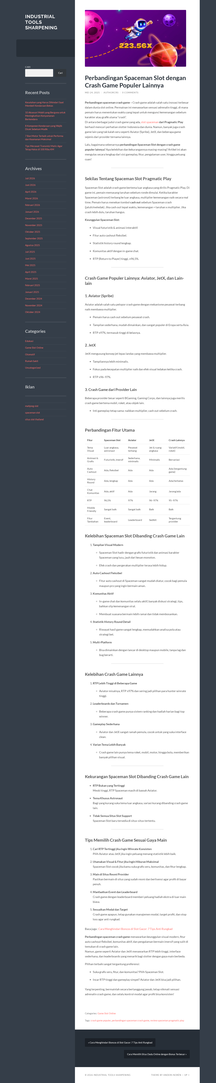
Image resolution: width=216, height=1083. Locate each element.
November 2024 (33, 305)
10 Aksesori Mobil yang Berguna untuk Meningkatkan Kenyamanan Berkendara (45, 116)
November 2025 (33, 225)
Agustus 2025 (32, 245)
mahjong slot (31, 406)
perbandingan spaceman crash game (130, 1020)
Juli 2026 (30, 178)
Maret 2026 (31, 198)
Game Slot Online (34, 347)
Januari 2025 (32, 292)
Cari (28, 67)
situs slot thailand (34, 419)
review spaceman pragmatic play (167, 1020)
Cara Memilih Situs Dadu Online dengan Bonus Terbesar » (157, 1054)
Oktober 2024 (32, 312)
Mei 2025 (30, 265)
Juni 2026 (30, 184)
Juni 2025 (30, 258)
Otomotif (30, 354)
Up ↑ (187, 1075)
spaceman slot (32, 412)
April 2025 (30, 272)
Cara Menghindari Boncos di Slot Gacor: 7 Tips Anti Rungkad (135, 929)
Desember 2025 (33, 218)
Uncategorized (32, 367)
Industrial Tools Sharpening (41, 22)
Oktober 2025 (32, 231)
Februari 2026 (32, 205)
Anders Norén (172, 1075)
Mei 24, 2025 (92, 92)
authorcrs (111, 92)
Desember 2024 (33, 298)
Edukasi (29, 341)
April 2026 (30, 191)
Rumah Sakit (31, 361)
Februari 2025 (32, 285)
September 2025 (34, 238)
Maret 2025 (31, 278)
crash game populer (101, 1020)
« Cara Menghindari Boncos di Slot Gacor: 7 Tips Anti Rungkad (120, 1042)
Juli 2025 (30, 251)
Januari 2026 (32, 211)
